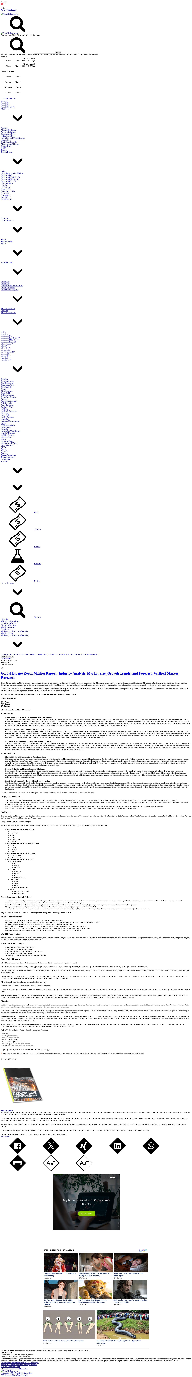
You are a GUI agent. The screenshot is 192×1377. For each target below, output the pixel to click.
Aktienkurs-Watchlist (8, 625)
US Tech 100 (5, 187)
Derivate (37, 547)
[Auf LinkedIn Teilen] (117, 1154)
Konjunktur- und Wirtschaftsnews (13, 138)
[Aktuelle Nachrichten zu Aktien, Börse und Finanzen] (9, 14)
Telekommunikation (8, 457)
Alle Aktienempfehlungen (10, 144)
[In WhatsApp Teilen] (151, 1154)
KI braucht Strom (7, 1110)
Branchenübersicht (7, 220)
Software (4, 453)
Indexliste (4, 334)
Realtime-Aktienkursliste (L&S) (12, 286)
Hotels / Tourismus (7, 417)
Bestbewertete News (8, 134)
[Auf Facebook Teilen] (17, 1154)
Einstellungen (5, 629)
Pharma (3, 449)
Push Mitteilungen (7, 656)
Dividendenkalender (8, 288)
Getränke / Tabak (7, 407)
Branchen (4, 218)
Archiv (3, 243)
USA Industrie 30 (7, 183)
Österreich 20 (5, 195)
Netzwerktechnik (7, 445)
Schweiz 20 (5, 193)
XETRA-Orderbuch (8, 309)
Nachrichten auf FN (8, 107)
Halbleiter (4, 409)
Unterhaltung (5, 459)
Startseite (4, 101)
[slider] (4, 666)
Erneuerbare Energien (8, 397)
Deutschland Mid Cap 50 (10, 179)
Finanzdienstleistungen (9, 401)
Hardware (4, 413)
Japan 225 (4, 197)
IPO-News (4, 148)
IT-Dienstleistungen (8, 425)
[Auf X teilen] (51, 1154)
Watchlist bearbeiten (8, 627)
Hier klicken (5, 1136)
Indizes (3, 171)
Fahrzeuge (4, 399)
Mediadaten (23, 1369)
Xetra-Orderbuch (18, 1363)
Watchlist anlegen (7, 633)
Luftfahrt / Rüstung (7, 435)
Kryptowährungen (7, 583)
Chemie (3, 389)
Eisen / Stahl (5, 393)
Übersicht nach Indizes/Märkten (12, 173)
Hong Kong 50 (6, 199)
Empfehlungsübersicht (9, 142)
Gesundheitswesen (7, 405)
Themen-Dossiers (7, 152)
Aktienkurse (5, 282)
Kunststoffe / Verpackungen (10, 431)
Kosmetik (4, 429)
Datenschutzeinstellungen (10, 1369)
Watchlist (37, 617)
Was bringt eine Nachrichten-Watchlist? (15, 631)
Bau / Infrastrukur (7, 383)
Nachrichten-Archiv (13, 1367)
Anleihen (37, 529)
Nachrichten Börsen (8, 1365)
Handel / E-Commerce (9, 411)
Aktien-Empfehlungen (23, 1365)
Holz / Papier (5, 415)
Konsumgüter (5, 427)
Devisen (37, 581)
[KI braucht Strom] (22, 1108)
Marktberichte (6, 140)
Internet (3, 423)
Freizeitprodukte (6, 403)
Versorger (4, 461)
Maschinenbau (6, 437)
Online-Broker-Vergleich (9, 290)
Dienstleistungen (7, 391)
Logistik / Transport (8, 433)
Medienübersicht (7, 241)
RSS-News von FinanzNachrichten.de (14, 1375)
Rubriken (4, 128)
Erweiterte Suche (9, 98)
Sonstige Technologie (8, 455)
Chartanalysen (6, 146)
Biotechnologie (6, 387)
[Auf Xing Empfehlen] (84, 1154)
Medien (3, 239)
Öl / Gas (4, 447)
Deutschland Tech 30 (8, 181)
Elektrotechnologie (7, 395)
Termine (4, 150)
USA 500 (4, 185)
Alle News (4, 109)
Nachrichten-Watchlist (8, 623)
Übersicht (4, 311)
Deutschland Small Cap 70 (10, 177)
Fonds (36, 512)
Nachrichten (5, 103)
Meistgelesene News (8, 136)
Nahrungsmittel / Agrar (9, 443)
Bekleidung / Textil (7, 385)
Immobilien (5, 419)
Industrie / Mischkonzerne (10, 421)
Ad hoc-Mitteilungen (8, 10)
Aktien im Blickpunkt (8, 130)
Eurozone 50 (5, 189)
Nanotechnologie (7, 441)
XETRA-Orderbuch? (8, 313)
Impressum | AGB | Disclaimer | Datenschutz (16, 1373)
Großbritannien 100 (8, 191)
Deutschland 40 (6, 175)
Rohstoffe (4, 451)
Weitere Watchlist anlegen (10, 621)
